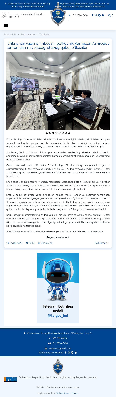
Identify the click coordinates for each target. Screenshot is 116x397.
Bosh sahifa (10, 34)
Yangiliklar (44, 34)
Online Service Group (67, 393)
